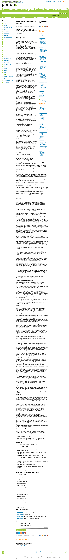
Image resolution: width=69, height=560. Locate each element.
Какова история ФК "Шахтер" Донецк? (43, 133)
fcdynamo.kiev (20, 512)
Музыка (5, 56)
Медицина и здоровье (8, 54)
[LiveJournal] (45, 26)
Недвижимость (7, 60)
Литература (6, 52)
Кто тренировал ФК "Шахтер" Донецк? (43, 123)
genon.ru (18, 523)
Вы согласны (50, 551)
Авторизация (48, 1)
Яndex (20, 545)
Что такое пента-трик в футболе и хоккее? (42, 95)
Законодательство (7, 40)
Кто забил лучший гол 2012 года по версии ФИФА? (42, 37)
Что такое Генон (39, 551)
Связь (5, 72)
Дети (5, 29)
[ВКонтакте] (40, 26)
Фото (5, 78)
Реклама (59, 1)
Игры (5, 42)
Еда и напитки (7, 39)
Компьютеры (6, 48)
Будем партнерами (40, 552)
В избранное (27, 26)
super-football (20, 514)
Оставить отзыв (21, 530)
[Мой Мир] (44, 26)
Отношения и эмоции (8, 64)
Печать (33, 26)
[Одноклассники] (43, 26)
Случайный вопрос (55, 15)
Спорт (5, 74)
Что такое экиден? (41, 85)
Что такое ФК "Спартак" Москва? (42, 118)
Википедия (26, 545)
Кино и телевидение (8, 46)
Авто (5, 23)
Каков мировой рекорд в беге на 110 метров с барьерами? (43, 51)
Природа (5, 66)
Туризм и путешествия (8, 76)
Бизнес (5, 25)
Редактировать (19, 26)
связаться (32, 556)
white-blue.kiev (20, 518)
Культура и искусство (8, 50)
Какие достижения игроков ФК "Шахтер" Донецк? (42, 153)
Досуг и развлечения (8, 37)
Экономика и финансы (8, 80)
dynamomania (20, 516)
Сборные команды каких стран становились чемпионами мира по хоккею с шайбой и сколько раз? (43, 74)
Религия (5, 70)
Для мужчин (6, 33)
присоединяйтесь (20, 2)
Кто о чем (49, 552)
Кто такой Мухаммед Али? (43, 81)
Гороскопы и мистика (8, 27)
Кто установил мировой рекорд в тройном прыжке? (43, 89)
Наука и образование (8, 58)
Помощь (54, 1)
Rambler (22, 545)
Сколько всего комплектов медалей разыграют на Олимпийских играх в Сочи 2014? (42, 65)
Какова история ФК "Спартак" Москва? (43, 147)
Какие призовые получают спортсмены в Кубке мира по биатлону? (43, 57)
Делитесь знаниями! (23, 4)
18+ (66, 1)
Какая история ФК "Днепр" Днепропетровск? (43, 143)
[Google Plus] (47, 26)
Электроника (6, 82)
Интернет (5, 44)
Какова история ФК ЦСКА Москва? (43, 114)
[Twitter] (41, 26)
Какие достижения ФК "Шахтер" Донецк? (43, 109)
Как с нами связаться (60, 552)
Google (17, 545)
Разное (5, 68)
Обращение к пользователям (46, 558)
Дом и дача (6, 35)
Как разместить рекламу (61, 551)
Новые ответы (6, 62)
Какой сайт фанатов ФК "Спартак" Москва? (42, 138)
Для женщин (6, 31)
